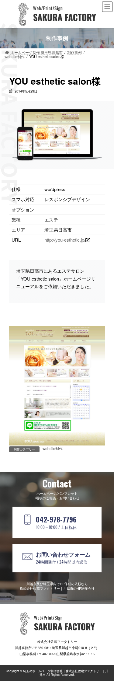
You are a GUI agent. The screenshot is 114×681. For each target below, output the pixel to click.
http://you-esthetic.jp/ (64, 239)
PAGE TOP (106, 654)
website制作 (53, 448)
